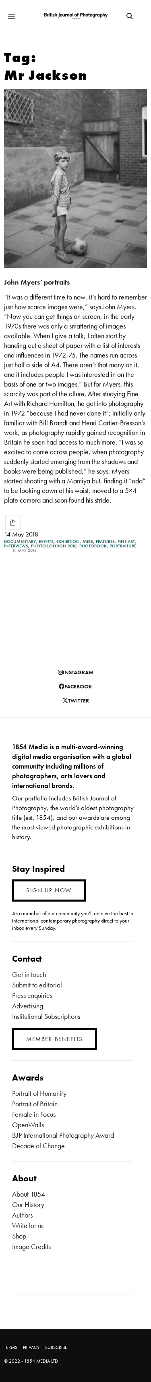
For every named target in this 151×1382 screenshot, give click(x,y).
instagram (78, 672)
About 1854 (28, 1194)
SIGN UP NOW (49, 890)
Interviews (16, 546)
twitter (78, 700)
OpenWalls (28, 1124)
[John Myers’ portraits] (75, 178)
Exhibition (68, 541)
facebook (78, 686)
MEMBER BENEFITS (54, 1039)
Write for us (27, 1225)
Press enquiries (32, 995)
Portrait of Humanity (39, 1093)
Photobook (93, 546)
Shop (19, 1236)
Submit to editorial (37, 984)
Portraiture (123, 546)
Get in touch (29, 974)
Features (105, 541)
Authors (22, 1215)
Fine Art (126, 541)
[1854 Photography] (75, 16)
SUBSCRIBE (56, 1347)
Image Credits (31, 1246)
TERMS (10, 1347)
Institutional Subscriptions (46, 1016)
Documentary (20, 541)
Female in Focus (34, 1114)
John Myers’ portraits (37, 282)
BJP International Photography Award (63, 1135)
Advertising (27, 1005)
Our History (28, 1204)
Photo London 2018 (54, 546)
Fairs (88, 541)
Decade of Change (38, 1145)
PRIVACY (31, 1347)
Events (46, 541)
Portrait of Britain (35, 1103)
